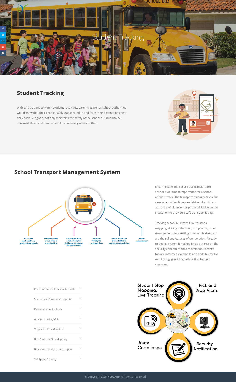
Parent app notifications (48, 309)
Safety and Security (45, 359)
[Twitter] (3, 35)
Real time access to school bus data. (55, 289)
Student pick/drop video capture (53, 299)
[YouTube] (3, 47)
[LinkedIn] (3, 41)
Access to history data (46, 319)
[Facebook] (3, 29)
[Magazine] (3, 53)
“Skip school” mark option (49, 329)
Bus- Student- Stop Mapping (50, 339)
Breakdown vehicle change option (53, 349)
